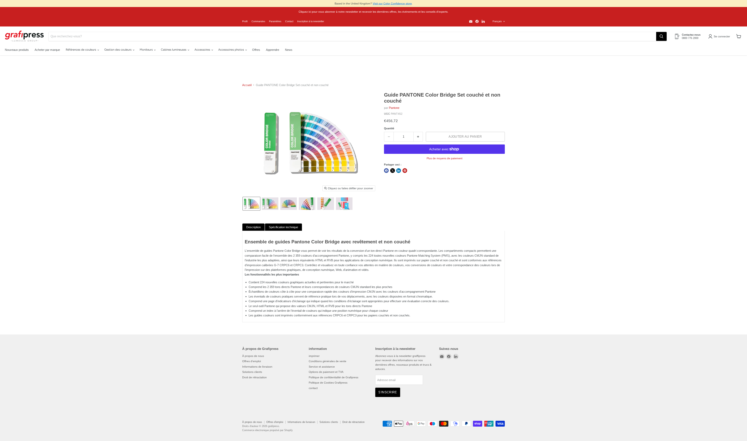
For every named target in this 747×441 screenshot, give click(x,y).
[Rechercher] (661, 36)
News (288, 50)
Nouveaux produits (17, 50)
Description (253, 227)
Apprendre (272, 50)
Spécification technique (283, 227)
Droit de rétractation (254, 377)
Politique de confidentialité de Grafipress (333, 377)
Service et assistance (322, 366)
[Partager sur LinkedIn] (398, 170)
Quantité (389, 128)
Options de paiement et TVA (326, 371)
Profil (245, 21)
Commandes (258, 21)
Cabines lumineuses (174, 50)
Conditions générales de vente (327, 361)
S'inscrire (387, 392)
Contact (289, 21)
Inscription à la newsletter (310, 21)
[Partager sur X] (392, 170)
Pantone (394, 107)
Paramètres (275, 21)
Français (497, 21)
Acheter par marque (47, 50)
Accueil (247, 85)
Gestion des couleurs (118, 50)
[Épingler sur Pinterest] (404, 170)
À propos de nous (253, 355)
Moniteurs (146, 50)
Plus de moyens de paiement (444, 158)
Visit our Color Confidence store (392, 3)
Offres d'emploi (251, 361)
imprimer (314, 355)
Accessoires (203, 50)
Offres (256, 50)
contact (313, 388)
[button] (719, 36)
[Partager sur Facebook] (386, 170)
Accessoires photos (231, 50)
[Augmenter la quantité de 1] (418, 137)
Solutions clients (252, 371)
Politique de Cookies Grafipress (328, 382)
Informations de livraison (257, 366)
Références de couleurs (81, 50)
